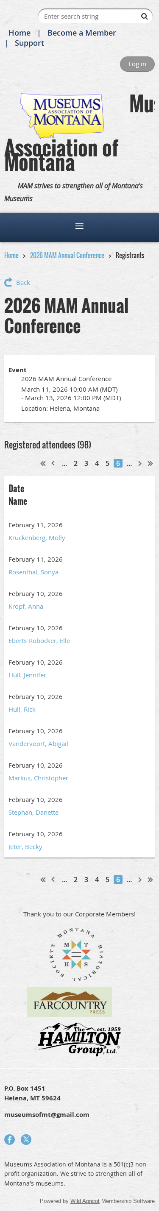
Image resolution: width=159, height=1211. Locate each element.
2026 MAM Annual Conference (67, 255)
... (64, 463)
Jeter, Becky (25, 846)
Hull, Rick (22, 709)
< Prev (53, 463)
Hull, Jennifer (27, 675)
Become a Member (81, 33)
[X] (26, 1139)
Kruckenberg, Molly (36, 537)
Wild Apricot (85, 1201)
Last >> (150, 463)
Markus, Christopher (38, 778)
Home (19, 33)
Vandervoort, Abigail (38, 743)
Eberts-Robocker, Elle (39, 640)
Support (29, 43)
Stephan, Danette (33, 812)
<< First (43, 463)
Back (23, 282)
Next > (140, 463)
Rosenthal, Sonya (33, 572)
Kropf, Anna (25, 606)
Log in (137, 63)
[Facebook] (9, 1139)
